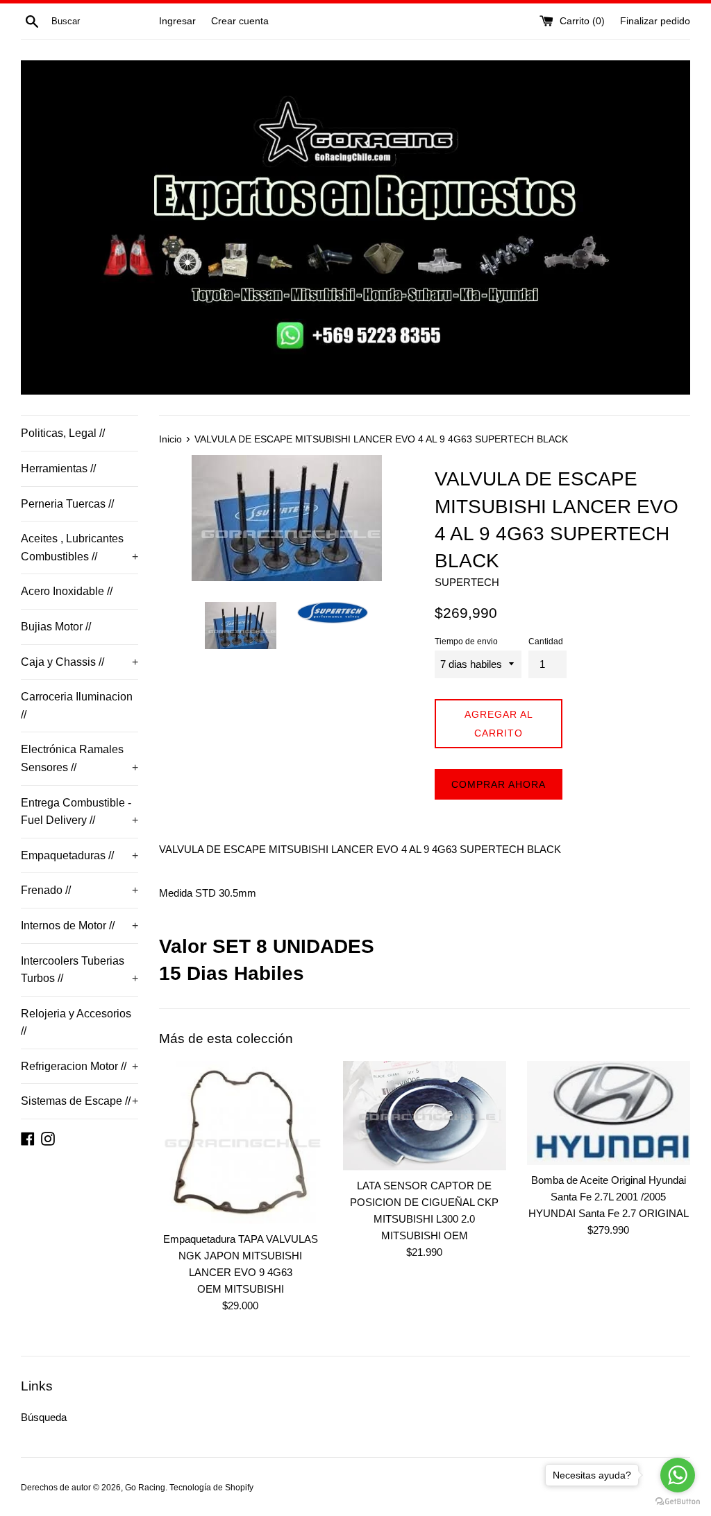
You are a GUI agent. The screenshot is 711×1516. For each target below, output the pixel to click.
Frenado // (79, 890)
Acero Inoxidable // (66, 591)
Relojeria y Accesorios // (76, 1022)
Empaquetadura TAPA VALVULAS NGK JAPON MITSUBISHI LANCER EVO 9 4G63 (240, 1255)
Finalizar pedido (655, 21)
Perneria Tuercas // (67, 504)
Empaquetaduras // (79, 855)
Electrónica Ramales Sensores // (79, 758)
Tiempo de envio (466, 641)
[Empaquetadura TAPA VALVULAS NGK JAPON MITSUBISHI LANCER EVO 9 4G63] (240, 1142)
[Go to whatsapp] (677, 1475)
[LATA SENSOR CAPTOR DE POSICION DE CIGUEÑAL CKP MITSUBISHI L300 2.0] (424, 1116)
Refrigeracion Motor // (79, 1066)
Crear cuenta (240, 21)
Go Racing (145, 1487)
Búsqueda (44, 1417)
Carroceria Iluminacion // (77, 706)
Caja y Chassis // (79, 662)
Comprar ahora (498, 784)
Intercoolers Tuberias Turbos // (79, 970)
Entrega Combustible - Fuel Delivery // (79, 812)
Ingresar (177, 21)
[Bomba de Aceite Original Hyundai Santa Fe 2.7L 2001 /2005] (608, 1113)
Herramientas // (58, 468)
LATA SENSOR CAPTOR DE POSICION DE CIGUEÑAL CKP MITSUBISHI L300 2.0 (424, 1202)
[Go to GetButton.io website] (677, 1501)
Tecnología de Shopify (211, 1487)
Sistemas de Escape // (79, 1101)
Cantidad (545, 641)
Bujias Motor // (56, 626)
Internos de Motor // (79, 925)
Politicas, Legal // (63, 433)
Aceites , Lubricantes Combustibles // (79, 547)
